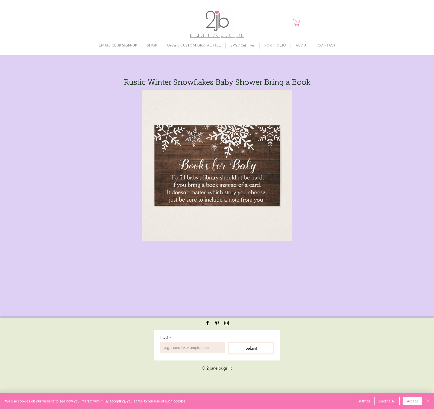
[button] (296, 22)
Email (165, 338)
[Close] (428, 401)
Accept (412, 400)
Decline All (387, 400)
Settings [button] (364, 400)
